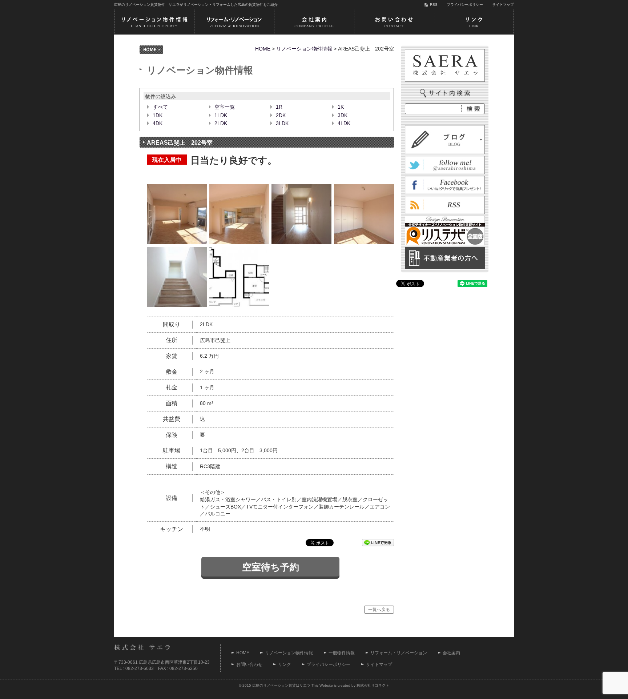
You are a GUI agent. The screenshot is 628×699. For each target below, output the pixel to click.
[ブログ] (445, 150)
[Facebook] (445, 190)
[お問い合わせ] (394, 22)
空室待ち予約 (270, 567)
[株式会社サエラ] (445, 65)
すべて (160, 107)
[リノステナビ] (445, 241)
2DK (281, 115)
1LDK (220, 115)
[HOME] (151, 49)
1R (279, 107)
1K (341, 107)
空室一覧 (224, 107)
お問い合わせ (249, 664)
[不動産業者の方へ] (445, 265)
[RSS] (445, 210)
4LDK (344, 123)
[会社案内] (314, 22)
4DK (157, 123)
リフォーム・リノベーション (398, 652)
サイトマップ (503, 5)
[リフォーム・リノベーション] (234, 22)
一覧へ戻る (379, 609)
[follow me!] (445, 170)
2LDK (220, 123)
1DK (157, 115)
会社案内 (451, 652)
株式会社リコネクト (373, 685)
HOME (262, 49)
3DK (342, 115)
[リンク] (474, 22)
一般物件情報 (342, 652)
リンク (284, 664)
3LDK (282, 123)
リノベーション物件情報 (304, 49)
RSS (434, 5)
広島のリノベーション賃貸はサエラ (281, 685)
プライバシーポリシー (465, 5)
